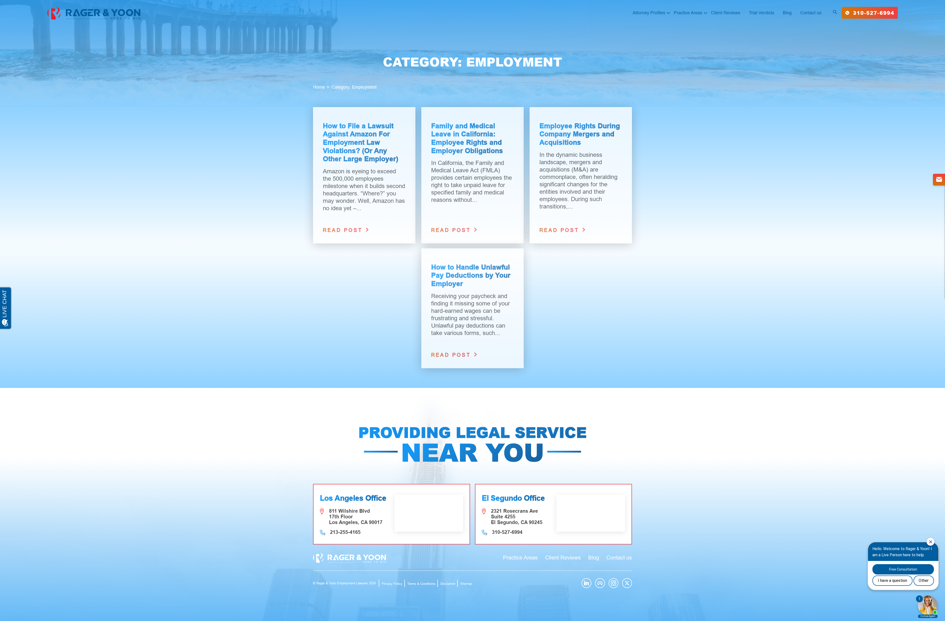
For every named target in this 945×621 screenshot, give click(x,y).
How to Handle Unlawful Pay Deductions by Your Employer (470, 275)
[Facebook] (600, 583)
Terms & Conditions (421, 584)
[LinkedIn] (586, 583)
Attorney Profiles (649, 12)
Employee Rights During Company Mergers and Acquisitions (579, 134)
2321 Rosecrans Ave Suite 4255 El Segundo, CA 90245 (516, 516)
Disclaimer (447, 584)
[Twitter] (627, 583)
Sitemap (466, 584)
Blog (787, 12)
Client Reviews (725, 12)
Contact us (810, 12)
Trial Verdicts (761, 12)
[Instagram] (613, 583)
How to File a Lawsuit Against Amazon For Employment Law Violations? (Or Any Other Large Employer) (360, 142)
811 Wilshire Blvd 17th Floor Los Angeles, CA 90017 (355, 516)
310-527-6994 (873, 12)
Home (319, 87)
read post (344, 230)
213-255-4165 (345, 532)
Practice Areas (688, 12)
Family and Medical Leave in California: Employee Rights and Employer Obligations (467, 138)
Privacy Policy (392, 584)
